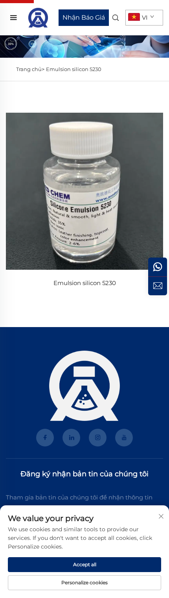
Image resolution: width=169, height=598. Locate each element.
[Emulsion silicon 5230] (84, 191)
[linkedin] (71, 437)
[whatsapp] (157, 267)
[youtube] (124, 437)
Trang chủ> (30, 69)
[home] (38, 17)
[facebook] (45, 437)
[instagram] (98, 437)
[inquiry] (157, 285)
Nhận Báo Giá (83, 17)
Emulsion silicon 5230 (73, 69)
